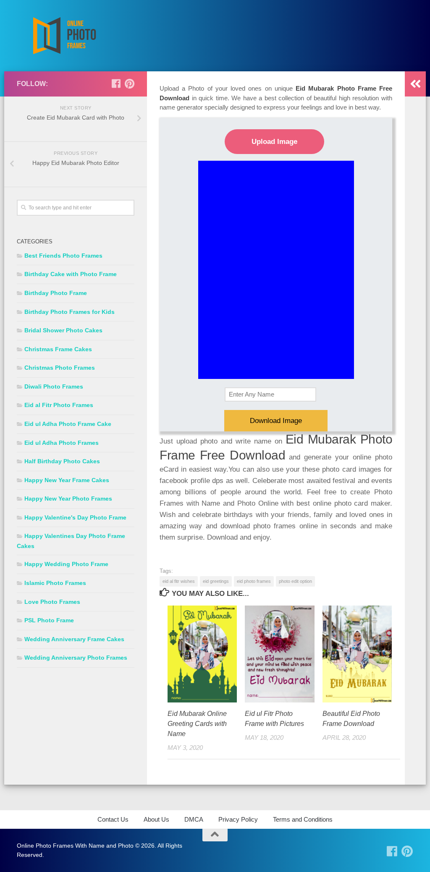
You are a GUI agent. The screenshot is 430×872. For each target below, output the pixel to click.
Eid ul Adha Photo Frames (61, 442)
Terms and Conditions (303, 819)
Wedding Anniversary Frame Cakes (74, 639)
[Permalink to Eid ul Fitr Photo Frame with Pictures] (279, 654)
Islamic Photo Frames (55, 583)
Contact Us (112, 819)
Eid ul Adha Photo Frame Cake (67, 423)
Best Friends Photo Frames (63, 255)
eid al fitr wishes (179, 581)
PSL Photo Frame (49, 620)
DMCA (193, 819)
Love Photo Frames (52, 601)
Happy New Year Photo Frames (68, 498)
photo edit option (295, 581)
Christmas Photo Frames (59, 367)
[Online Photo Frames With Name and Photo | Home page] (64, 36)
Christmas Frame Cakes (58, 349)
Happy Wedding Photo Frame (66, 564)
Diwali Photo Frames (53, 386)
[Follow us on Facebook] (116, 83)
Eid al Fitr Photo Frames (58, 405)
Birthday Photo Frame (55, 293)
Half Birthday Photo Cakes (62, 461)
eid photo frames (254, 581)
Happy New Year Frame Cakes (66, 480)
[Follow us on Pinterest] (129, 83)
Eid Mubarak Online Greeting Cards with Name (197, 723)
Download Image (276, 421)
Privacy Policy (238, 819)
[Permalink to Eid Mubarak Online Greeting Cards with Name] (202, 654)
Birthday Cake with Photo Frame (70, 274)
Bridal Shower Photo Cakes (63, 330)
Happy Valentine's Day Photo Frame (75, 517)
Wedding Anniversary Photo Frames (75, 657)
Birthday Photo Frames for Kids (69, 311)
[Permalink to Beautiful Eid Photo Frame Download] (357, 654)
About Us (156, 819)
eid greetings (216, 581)
